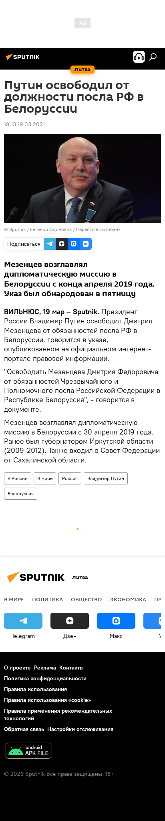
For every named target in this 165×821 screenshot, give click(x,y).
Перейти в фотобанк (98, 229)
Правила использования (35, 689)
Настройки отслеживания (80, 729)
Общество (86, 599)
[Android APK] (28, 752)
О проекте (17, 667)
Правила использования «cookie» (47, 699)
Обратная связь (24, 729)
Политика (47, 599)
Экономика (128, 599)
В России (18, 478)
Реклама (45, 667)
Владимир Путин (105, 478)
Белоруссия (21, 493)
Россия (70, 478)
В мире (44, 478)
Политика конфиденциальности (45, 678)
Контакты (71, 667)
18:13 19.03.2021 (24, 124)
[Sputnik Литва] (24, 60)
